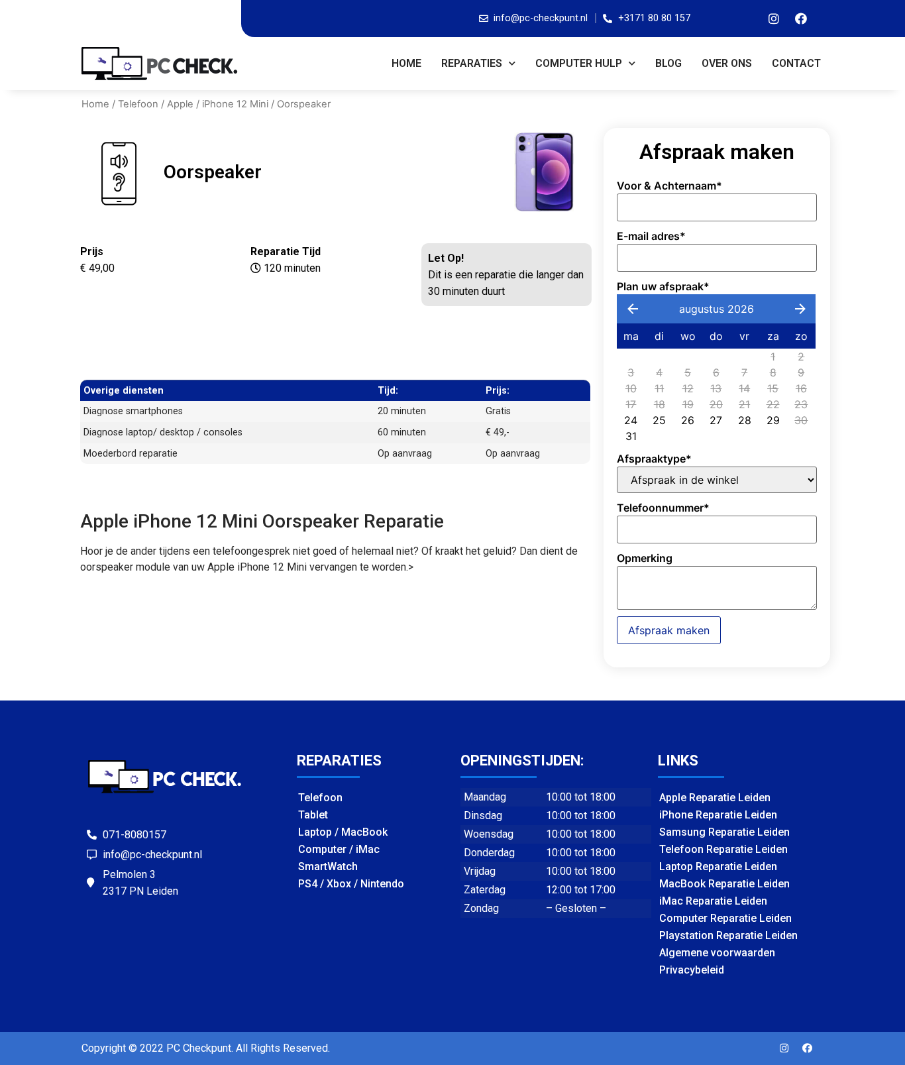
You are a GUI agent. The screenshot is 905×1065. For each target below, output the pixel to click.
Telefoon (138, 104)
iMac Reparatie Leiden (713, 901)
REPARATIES (471, 63)
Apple (180, 104)
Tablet (313, 815)
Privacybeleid (691, 970)
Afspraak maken (669, 630)
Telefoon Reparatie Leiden (723, 849)
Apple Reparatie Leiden (715, 797)
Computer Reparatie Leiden (725, 918)
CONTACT (796, 63)
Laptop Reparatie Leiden (718, 866)
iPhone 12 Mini (235, 104)
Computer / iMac (339, 849)
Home (406, 63)
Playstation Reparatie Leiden (728, 935)
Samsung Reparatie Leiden (724, 832)
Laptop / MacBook (343, 832)
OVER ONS (727, 63)
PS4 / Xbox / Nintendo (351, 883)
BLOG (668, 63)
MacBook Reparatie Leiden (724, 883)
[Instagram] (774, 18)
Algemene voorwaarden (717, 952)
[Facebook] (801, 18)
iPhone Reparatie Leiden (718, 815)
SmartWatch (328, 866)
